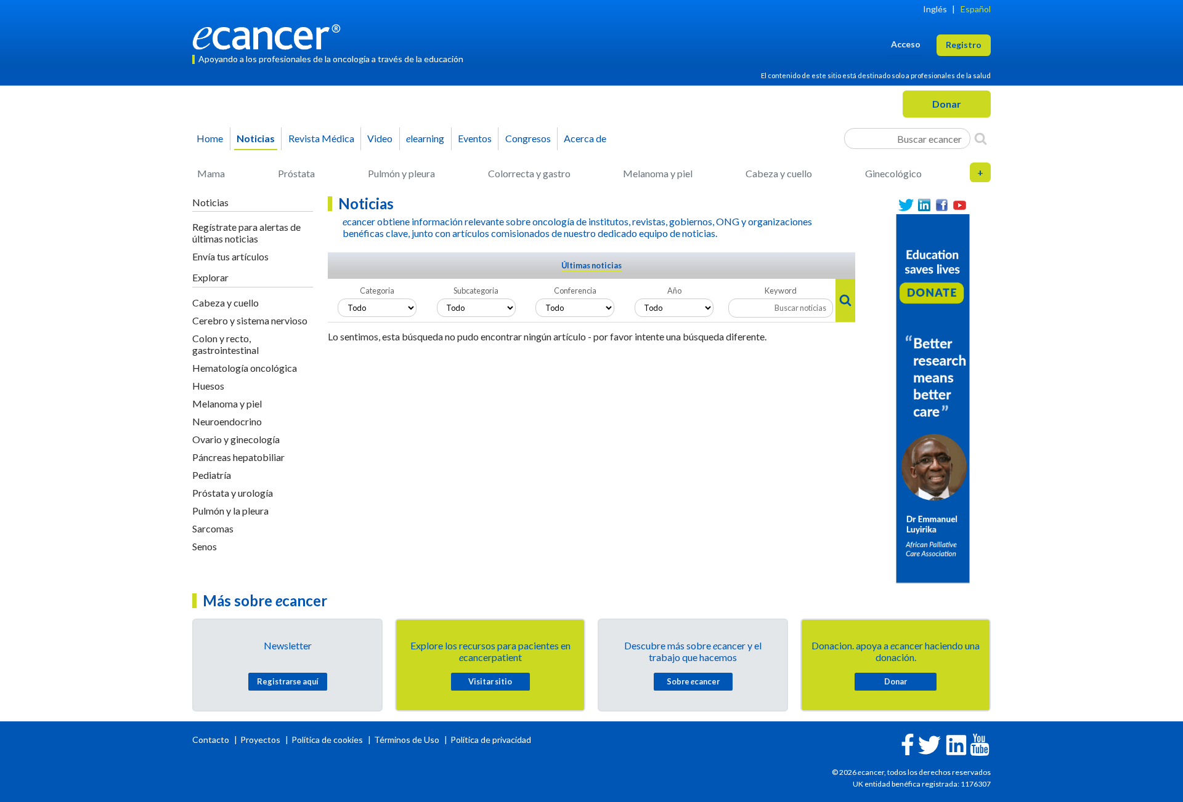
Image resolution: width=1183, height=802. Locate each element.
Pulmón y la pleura (230, 510)
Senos (204, 546)
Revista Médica (321, 138)
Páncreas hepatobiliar (238, 457)
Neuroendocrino (227, 421)
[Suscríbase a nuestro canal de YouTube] (959, 205)
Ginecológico (893, 173)
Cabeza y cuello (779, 173)
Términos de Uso (406, 739)
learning (425, 138)
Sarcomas (213, 528)
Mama (211, 173)
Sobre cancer (693, 681)
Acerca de (585, 138)
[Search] (980, 138)
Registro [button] (964, 44)
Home (210, 138)
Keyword (781, 290)
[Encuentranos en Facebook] (941, 205)
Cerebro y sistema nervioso (249, 320)
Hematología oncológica (244, 368)
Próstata (296, 173)
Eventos (475, 138)
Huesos (208, 385)
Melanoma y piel (658, 173)
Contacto (211, 739)
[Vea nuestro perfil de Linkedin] (924, 205)
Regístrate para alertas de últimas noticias (246, 232)
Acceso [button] (906, 44)
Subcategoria (475, 290)
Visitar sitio (490, 681)
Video (379, 138)
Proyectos (261, 739)
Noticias (256, 138)
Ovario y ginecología (236, 439)
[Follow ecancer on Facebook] (907, 743)
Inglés (935, 9)
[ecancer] (270, 35)
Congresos (528, 138)
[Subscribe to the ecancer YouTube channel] (980, 744)
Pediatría (211, 475)
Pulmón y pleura (401, 173)
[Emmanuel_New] (933, 398)
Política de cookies (327, 739)
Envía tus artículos (230, 256)
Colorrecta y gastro (529, 173)
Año (674, 290)
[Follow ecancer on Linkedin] (956, 744)
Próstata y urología (232, 493)
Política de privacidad (490, 739)
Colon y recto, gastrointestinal (225, 344)
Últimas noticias (591, 265)
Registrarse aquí (288, 681)
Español (976, 9)
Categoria (377, 290)
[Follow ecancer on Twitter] (929, 744)
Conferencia (575, 290)
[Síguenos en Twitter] (906, 205)
